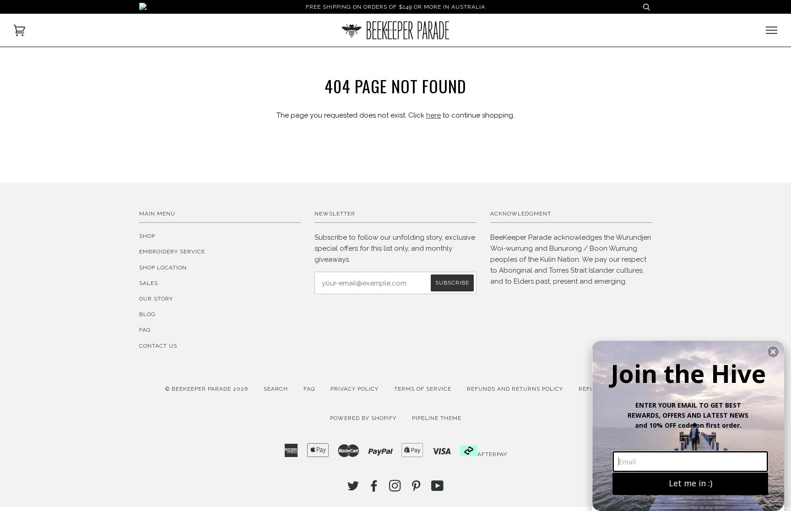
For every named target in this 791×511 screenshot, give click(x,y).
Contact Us (158, 346)
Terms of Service (422, 389)
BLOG (147, 314)
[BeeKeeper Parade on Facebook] (374, 488)
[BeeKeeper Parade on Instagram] (395, 488)
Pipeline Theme (436, 418)
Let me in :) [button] (690, 483)
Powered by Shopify (363, 418)
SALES (148, 283)
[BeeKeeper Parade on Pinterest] (416, 488)
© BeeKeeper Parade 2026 (206, 389)
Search (276, 389)
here (433, 115)
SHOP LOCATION (163, 267)
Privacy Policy (354, 389)
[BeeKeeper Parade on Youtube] (437, 488)
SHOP (147, 236)
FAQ (145, 330)
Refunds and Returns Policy (515, 389)
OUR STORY (156, 299)
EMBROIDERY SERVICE (172, 251)
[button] (773, 351)
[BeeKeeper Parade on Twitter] (353, 488)
